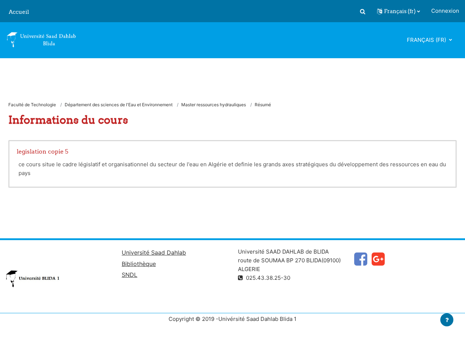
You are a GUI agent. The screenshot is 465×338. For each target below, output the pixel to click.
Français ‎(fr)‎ (427, 39)
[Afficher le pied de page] (446, 319)
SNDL (129, 274)
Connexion (445, 10)
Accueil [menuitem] (19, 11)
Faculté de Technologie (32, 104)
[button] (362, 11)
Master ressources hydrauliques (213, 104)
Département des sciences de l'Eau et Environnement (119, 104)
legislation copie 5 (42, 151)
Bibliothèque (139, 263)
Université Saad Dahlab (154, 252)
